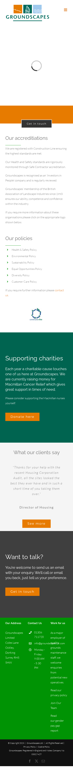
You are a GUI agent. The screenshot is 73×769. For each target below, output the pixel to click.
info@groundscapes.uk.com (39, 643)
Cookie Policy (44, 746)
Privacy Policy (29, 746)
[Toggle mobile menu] (66, 10)
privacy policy (58, 695)
